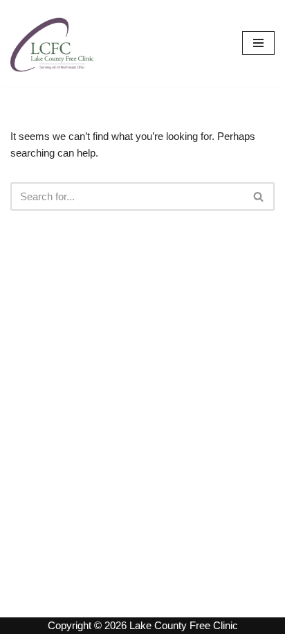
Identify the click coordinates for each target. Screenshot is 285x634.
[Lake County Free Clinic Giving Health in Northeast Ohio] (51, 43)
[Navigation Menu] (258, 43)
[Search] (259, 196)
